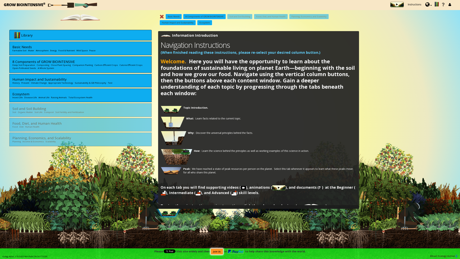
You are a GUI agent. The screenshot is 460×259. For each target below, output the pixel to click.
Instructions (414, 4)
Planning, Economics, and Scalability (308, 16)
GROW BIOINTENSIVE (24, 4)
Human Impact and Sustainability (178, 22)
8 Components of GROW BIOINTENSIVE (204, 16)
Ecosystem (204, 22)
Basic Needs (174, 16)
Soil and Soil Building (239, 16)
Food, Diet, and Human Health (271, 16)
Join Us (216, 251)
